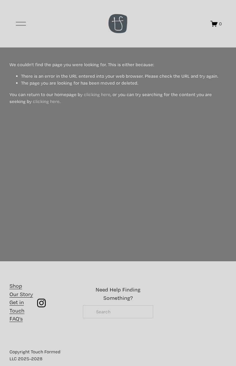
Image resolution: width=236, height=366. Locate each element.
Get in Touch (16, 306)
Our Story (21, 294)
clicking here (97, 94)
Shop (15, 286)
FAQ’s (16, 318)
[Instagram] (41, 303)
